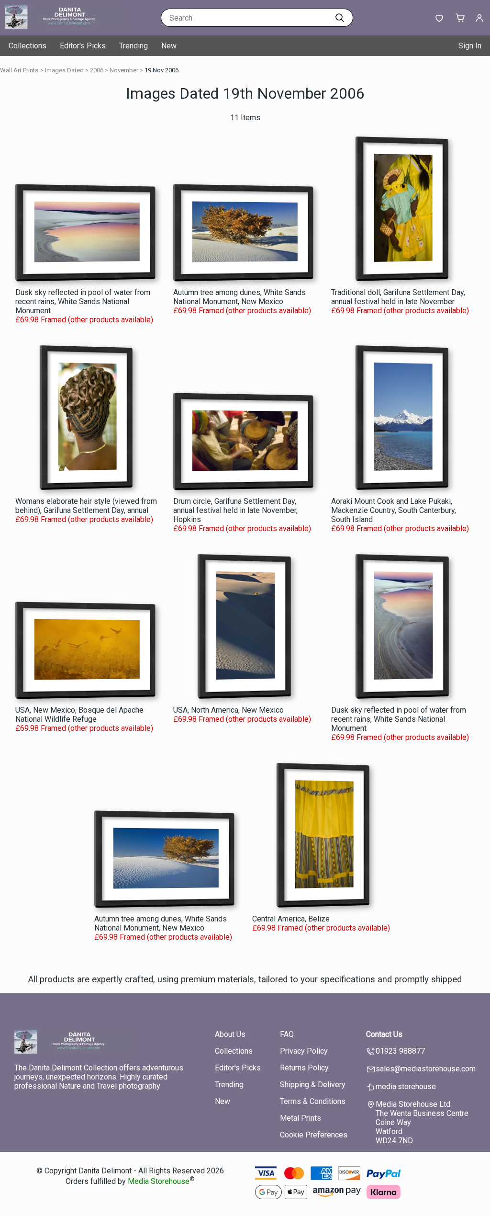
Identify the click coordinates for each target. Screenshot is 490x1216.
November (124, 70)
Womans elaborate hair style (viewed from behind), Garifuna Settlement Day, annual (86, 506)
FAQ (287, 1034)
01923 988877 (400, 1051)
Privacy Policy (304, 1051)
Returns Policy (304, 1067)
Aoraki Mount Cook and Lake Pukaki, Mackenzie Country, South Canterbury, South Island (393, 510)
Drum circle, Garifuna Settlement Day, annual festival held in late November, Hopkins (235, 510)
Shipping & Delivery (312, 1084)
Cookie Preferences (313, 1134)
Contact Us (384, 1034)
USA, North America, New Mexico (228, 710)
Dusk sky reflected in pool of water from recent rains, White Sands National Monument (82, 301)
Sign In (469, 45)
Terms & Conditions (312, 1101)
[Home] (64, 26)
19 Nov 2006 (161, 70)
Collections (27, 45)
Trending (133, 45)
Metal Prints (300, 1118)
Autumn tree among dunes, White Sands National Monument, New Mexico (239, 297)
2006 (96, 70)
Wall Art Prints (19, 70)
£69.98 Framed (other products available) (84, 319)
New (169, 45)
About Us (230, 1034)
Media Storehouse (158, 1181)
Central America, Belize (291, 918)
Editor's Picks (83, 45)
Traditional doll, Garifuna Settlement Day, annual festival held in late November (398, 297)
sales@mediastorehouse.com (426, 1068)
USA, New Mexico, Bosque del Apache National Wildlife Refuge (79, 714)
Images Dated (64, 70)
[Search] (339, 17)
